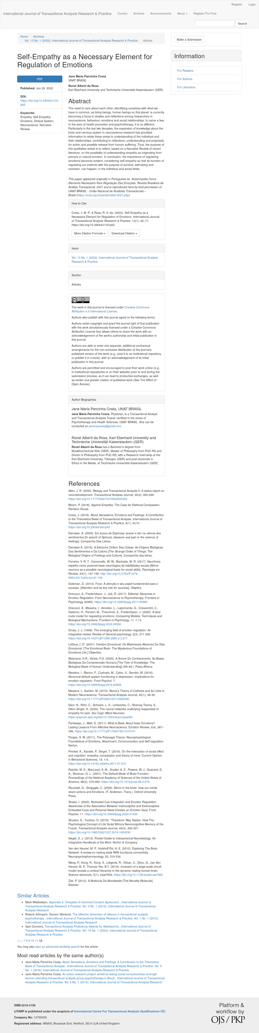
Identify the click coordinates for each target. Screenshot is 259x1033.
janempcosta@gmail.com (105, 426)
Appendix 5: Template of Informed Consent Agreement (84, 902)
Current (122, 13)
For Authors (184, 79)
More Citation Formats (89, 233)
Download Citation (123, 233)
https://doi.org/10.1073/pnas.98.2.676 (125, 782)
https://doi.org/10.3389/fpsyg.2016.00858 (94, 685)
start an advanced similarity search (57, 946)
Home (24, 36)
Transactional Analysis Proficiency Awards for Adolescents (82, 926)
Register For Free (205, 13)
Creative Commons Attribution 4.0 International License (110, 309)
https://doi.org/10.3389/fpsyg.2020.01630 (111, 814)
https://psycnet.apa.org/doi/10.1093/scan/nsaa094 (100, 717)
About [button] (181, 13)
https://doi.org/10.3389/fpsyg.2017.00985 (120, 602)
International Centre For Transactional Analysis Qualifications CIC (119, 1011)
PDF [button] (40, 79)
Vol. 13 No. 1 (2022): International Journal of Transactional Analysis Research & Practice (81, 40)
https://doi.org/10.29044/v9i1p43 (89, 527)
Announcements (160, 13)
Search (242, 23)
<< (18, 940)
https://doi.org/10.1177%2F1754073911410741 (105, 731)
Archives (138, 13)
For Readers (185, 71)
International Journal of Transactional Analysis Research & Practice (57, 13)
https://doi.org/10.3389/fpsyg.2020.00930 (94, 624)
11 (36, 940)
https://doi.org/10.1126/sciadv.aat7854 (138, 875)
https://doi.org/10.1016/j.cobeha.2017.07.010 (97, 763)
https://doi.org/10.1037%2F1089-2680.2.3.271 (98, 638)
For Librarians (186, 87)
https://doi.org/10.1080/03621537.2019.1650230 (99, 832)
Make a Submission (189, 39)
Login (252, 4)
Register (236, 4)
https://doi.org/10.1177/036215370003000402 (97, 499)
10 (32, 940)
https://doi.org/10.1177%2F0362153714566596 (98, 699)
